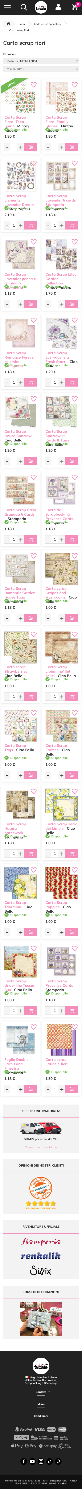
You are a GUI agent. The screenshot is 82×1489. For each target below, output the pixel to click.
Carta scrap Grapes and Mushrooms (56, 592)
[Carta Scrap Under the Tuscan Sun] (20, 962)
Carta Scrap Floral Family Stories (56, 121)
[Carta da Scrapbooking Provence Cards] (61, 490)
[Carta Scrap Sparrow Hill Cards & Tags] (61, 412)
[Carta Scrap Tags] (20, 726)
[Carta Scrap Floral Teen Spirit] (20, 98)
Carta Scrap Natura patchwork (15, 828)
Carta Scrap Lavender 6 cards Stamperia (60, 200)
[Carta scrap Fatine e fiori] (61, 1040)
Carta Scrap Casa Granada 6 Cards (20, 512)
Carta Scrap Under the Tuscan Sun (19, 985)
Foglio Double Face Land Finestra (16, 1063)
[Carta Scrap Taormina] (20, 883)
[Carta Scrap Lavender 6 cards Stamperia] (61, 176)
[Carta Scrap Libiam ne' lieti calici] (61, 647)
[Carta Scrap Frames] (61, 726)
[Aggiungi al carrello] (30, 147)
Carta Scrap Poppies (56, 904)
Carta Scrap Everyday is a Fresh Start (57, 357)
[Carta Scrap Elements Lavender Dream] (20, 176)
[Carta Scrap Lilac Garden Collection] (61, 255)
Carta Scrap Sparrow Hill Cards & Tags (57, 435)
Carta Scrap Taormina (15, 904)
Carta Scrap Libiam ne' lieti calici (58, 671)
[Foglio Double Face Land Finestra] (20, 1040)
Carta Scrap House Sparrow (18, 433)
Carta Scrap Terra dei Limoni (61, 826)
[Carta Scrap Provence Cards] (61, 962)
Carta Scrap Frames (56, 747)
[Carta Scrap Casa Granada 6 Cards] (20, 490)
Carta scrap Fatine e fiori (56, 1061)
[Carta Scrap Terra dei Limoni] (61, 805)
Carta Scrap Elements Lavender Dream (19, 200)
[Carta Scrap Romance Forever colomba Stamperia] (20, 333)
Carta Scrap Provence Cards (59, 983)
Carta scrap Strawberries (16, 669)
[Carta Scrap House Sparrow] (20, 412)
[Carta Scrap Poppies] (61, 883)
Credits (62, 1483)
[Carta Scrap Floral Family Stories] (61, 98)
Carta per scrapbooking (47, 23)
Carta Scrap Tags (15, 747)
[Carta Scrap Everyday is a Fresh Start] (61, 333)
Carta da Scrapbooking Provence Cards (59, 514)
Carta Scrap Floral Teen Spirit (15, 121)
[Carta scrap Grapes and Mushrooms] (61, 569)
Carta (22, 23)
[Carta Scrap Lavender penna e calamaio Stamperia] (20, 255)
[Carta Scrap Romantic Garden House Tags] (20, 569)
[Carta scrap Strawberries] (20, 647)
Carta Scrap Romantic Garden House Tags (19, 592)
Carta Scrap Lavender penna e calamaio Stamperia (20, 280)
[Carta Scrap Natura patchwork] (20, 805)
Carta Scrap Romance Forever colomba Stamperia (19, 359)
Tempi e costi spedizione (41, 1147)
